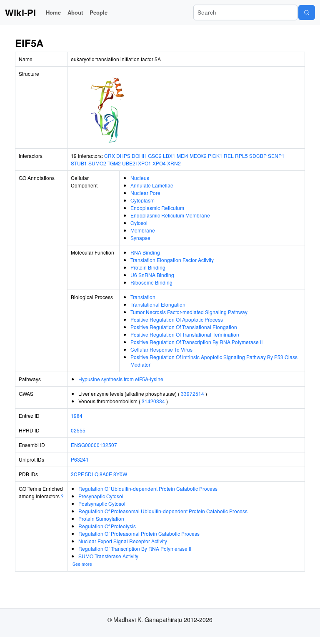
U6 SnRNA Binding (152, 274)
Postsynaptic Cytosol (101, 503)
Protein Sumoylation (101, 518)
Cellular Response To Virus (161, 349)
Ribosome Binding (151, 282)
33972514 (192, 393)
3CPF (77, 473)
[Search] (306, 12)
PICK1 (215, 155)
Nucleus (139, 177)
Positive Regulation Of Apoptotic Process (176, 319)
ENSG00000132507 (94, 444)
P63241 (80, 459)
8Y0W (120, 473)
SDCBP (258, 155)
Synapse (140, 237)
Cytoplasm (142, 200)
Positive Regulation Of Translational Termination (184, 334)
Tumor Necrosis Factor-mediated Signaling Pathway (189, 311)
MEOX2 (198, 155)
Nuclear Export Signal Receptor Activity (122, 541)
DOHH (139, 155)
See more (82, 564)
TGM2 (114, 163)
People (99, 12)
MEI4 (182, 155)
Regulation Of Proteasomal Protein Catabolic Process (139, 533)
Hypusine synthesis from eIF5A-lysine (120, 378)
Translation (142, 296)
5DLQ (91, 473)
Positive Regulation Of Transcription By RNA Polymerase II (196, 341)
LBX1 (169, 155)
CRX (109, 155)
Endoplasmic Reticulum (157, 207)
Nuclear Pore (145, 192)
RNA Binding (145, 252)
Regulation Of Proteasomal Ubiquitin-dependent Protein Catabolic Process (163, 511)
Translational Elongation (157, 304)
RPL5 (241, 155)
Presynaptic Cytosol (100, 496)
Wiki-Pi (20, 12)
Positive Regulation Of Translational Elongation (183, 326)
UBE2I (129, 163)
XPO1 (144, 163)
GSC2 (155, 155)
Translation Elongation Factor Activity (172, 259)
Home (53, 12)
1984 (76, 415)
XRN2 (174, 163)
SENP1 (276, 155)
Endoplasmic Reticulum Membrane (170, 215)
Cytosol (139, 222)
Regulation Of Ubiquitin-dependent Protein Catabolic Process (148, 488)
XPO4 (159, 163)
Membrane (142, 230)
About (75, 12)
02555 (78, 430)
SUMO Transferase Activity (108, 556)
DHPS (123, 155)
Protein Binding (147, 267)
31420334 (153, 401)
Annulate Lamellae (151, 185)
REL (229, 155)
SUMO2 (97, 163)
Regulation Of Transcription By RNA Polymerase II (134, 548)
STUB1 (79, 163)
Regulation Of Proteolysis (107, 526)
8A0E (106, 473)
